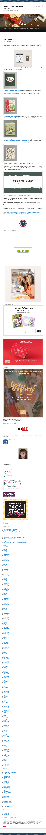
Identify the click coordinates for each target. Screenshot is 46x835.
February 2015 (6, 719)
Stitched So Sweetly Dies (36, 212)
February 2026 (6, 554)
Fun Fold (5, 780)
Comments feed (6, 813)
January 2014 (5, 735)
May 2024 (5, 579)
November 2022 (6, 602)
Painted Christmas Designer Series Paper (19, 212)
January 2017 (5, 690)
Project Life (5, 793)
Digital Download (6, 776)
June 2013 (5, 744)
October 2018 (5, 663)
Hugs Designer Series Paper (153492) (16, 93)
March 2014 (5, 732)
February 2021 (6, 628)
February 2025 (6, 569)
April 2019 (5, 656)
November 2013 (6, 737)
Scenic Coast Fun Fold (7, 533)
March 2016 (5, 702)
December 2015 (6, 706)
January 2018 (5, 675)
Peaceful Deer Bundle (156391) (11, 44)
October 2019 (5, 648)
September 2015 (6, 710)
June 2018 (5, 668)
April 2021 (5, 626)
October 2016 (5, 693)
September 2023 (6, 589)
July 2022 (5, 607)
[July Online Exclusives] (22, 320)
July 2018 (5, 667)
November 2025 (6, 558)
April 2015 (5, 716)
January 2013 (5, 750)
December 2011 (6, 763)
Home (5, 28)
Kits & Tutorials (6, 781)
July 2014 (5, 727)
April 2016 (5, 701)
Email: (15, 246)
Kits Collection (6, 782)
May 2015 (5, 715)
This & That (5, 803)
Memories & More (6, 783)
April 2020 (5, 641)
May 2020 (5, 639)
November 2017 (6, 677)
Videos (4, 805)
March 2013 (5, 748)
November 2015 (6, 707)
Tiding (6, 142)
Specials (12, 30)
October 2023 (5, 588)
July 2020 (5, 637)
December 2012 (6, 751)
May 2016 (5, 700)
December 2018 (6, 661)
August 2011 (5, 765)
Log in (4, 810)
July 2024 (5, 577)
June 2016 (5, 698)
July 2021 (5, 622)
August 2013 (5, 741)
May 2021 (5, 624)
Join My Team (6, 30)
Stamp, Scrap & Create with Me (13, 7)
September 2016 (6, 695)
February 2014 (6, 734)
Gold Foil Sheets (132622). (30, 117)
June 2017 (5, 683)
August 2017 (5, 681)
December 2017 (6, 676)
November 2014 (6, 722)
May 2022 (5, 609)
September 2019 (6, 649)
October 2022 (5, 603)
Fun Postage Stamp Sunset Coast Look (10, 529)
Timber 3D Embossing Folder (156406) (13, 90)
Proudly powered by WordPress (23, 830)
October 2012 (5, 754)
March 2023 (5, 597)
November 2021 (6, 617)
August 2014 (5, 726)
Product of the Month (7, 792)
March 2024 (5, 581)
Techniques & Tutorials (7, 802)
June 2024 (5, 578)
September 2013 (6, 740)
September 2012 (6, 755)
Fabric (4, 778)
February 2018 (6, 673)
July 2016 (5, 697)
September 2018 (6, 664)
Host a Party (37, 28)
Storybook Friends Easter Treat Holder (17, 537)
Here (7, 202)
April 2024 (5, 580)
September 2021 (6, 619)
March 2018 (5, 672)
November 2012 (6, 753)
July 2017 (5, 682)
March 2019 (5, 657)
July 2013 (5, 742)
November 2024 (6, 573)
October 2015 (5, 709)
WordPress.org (6, 814)
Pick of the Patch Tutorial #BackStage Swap (19, 541)
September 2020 (6, 634)
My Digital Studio (6, 787)
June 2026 (5, 549)
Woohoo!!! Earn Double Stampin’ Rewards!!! (11, 531)
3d (3, 771)
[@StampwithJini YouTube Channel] (22, 428)
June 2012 (5, 759)
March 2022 (5, 612)
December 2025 (6, 556)
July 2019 (5, 652)
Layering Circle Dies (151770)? (36, 139)
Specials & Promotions (7, 800)
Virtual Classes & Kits (7, 806)
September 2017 (6, 680)
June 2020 (5, 638)
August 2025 (5, 561)
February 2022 (6, 613)
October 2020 (5, 633)
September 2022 (6, 604)
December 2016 (6, 691)
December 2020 (6, 631)
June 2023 (5, 593)
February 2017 (6, 688)
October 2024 (5, 574)
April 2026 (5, 551)
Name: (15, 243)
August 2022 (5, 605)
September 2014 (6, 725)
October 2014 (5, 724)
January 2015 (5, 720)
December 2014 (6, 721)
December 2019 (6, 646)
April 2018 (5, 671)
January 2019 (5, 659)
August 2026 (5, 546)
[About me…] (22, 453)
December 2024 (6, 571)
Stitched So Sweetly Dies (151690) (10, 92)
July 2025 (5, 563)
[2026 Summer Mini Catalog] (22, 284)
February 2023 (6, 598)
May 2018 (5, 670)
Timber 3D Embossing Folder (24, 213)
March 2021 (5, 627)
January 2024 (5, 584)
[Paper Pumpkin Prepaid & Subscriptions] (22, 364)
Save (5, 826)
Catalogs (22, 30)
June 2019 (5, 653)
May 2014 (5, 730)
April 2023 (5, 595)
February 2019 (6, 658)
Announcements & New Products (9, 772)
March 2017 (5, 687)
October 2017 (5, 678)
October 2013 (5, 739)
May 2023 (5, 594)
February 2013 (6, 749)
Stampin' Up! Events (7, 801)
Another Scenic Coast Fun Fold (9, 530)
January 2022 (5, 614)
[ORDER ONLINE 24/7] (22, 223)
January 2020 (5, 644)
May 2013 (5, 745)
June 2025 (5, 564)
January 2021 (5, 629)
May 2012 (5, 760)
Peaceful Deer (8, 39)
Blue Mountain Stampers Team (9, 773)
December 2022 (6, 600)
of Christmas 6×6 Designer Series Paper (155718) (18, 142)
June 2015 (5, 714)
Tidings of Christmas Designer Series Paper (10, 213)
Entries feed (5, 812)
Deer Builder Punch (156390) (11, 116)
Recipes (4, 795)
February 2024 (6, 583)
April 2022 (5, 610)
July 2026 (5, 548)
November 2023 (6, 587)
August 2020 (5, 636)
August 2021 (5, 620)
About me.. (10, 28)
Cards (8, 212)
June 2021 (5, 623)
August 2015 (5, 711)
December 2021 (6, 615)
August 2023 (5, 590)
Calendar (31, 28)
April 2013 (5, 746)
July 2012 (5, 758)
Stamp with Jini (6, 541)
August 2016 (5, 696)
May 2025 (5, 565)
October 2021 (5, 618)
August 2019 (5, 651)
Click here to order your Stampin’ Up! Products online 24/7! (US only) (16, 195)
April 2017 (5, 686)
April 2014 (5, 731)
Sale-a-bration (6, 796)
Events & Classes (6, 777)
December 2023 (6, 585)
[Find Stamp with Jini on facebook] (5, 444)
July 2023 (5, 592)
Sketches (5, 798)
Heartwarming (6, 93)
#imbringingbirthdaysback (8, 769)
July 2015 (5, 712)
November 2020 (6, 632)
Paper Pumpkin (6, 791)
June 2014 (5, 729)
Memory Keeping (6, 786)
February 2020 (6, 643)
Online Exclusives (6, 788)
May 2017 (5, 685)
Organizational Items (7, 790)
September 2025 (6, 560)
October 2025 (5, 559)
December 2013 (6, 736)
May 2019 (5, 654)
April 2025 (5, 566)
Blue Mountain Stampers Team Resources (20, 28)
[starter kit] (22, 393)
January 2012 (5, 761)
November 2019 (6, 647)
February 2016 (6, 703)
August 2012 (5, 756)
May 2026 (5, 550)
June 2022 (5, 608)
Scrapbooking (6, 797)
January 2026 (5, 555)
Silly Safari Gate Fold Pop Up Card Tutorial (11, 528)
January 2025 (5, 570)
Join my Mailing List (29, 30)
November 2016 (6, 692)
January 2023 (5, 599)
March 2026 (5, 553)
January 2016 (5, 705)
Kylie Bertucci (6, 538)
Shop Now (17, 30)
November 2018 (6, 662)
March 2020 (5, 642)
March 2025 (5, 568)
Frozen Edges (12, 538)
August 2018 (5, 666)
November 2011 (6, 764)
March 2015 (5, 717)
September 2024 (6, 575)
